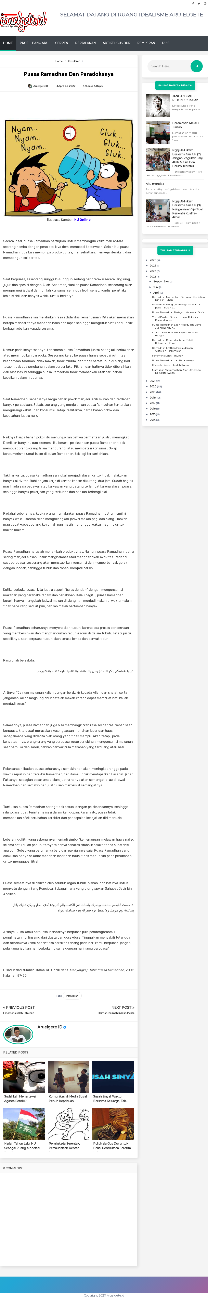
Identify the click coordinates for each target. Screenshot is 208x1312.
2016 (153, 408)
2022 (153, 276)
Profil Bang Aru (34, 43)
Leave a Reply (94, 86)
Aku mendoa (155, 184)
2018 (153, 397)
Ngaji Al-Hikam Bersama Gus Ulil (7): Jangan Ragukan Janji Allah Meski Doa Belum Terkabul (187, 158)
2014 (153, 419)
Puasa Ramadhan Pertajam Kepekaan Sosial (178, 312)
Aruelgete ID (49, 1027)
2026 (153, 260)
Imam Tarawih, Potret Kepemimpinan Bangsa (175, 334)
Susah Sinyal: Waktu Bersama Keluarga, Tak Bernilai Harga (109, 1099)
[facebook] (193, 4)
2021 (153, 380)
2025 (153, 265)
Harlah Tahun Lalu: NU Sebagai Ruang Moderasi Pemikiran (22, 1146)
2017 (153, 403)
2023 (153, 271)
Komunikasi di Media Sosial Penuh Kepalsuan (68, 1099)
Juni (156, 287)
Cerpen (61, 43)
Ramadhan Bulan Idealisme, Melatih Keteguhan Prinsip (173, 342)
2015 (153, 414)
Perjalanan (85, 43)
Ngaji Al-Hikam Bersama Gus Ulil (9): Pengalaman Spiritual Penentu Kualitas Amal (187, 209)
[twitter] (199, 4)
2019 (153, 392)
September (161, 281)
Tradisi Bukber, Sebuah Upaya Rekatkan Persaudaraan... (175, 318)
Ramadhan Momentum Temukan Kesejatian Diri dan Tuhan (178, 298)
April (156, 292)
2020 (153, 386)
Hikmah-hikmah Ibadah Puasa (116, 1012)
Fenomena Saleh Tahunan (18, 1012)
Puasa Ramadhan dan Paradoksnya (173, 360)
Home (8, 43)
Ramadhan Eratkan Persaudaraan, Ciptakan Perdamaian (172, 349)
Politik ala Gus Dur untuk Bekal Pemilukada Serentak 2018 (112, 1146)
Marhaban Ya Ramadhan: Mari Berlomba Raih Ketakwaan (176, 371)
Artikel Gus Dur (116, 43)
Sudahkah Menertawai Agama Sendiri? (20, 1099)
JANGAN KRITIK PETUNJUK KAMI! (185, 98)
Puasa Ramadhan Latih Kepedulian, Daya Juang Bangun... (176, 326)
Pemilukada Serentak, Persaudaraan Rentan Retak (64, 1146)
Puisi (166, 43)
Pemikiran (146, 43)
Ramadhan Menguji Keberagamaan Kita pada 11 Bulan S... (176, 306)
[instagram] (205, 4)
